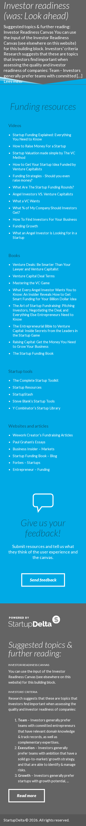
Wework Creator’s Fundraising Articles (43, 435)
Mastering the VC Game (31, 283)
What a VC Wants (26, 201)
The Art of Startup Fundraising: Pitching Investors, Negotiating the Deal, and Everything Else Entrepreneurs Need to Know (44, 312)
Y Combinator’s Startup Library (36, 408)
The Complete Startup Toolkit (36, 380)
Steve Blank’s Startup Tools (34, 401)
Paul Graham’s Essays (29, 442)
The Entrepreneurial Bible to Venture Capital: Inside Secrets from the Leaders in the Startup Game (45, 330)
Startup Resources (27, 387)
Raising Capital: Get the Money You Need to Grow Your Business (44, 344)
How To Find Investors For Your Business (45, 219)
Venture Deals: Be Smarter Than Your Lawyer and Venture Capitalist (42, 267)
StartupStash (23, 394)
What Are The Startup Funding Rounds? (43, 187)
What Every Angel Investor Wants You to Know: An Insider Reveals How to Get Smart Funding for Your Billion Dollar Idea (44, 294)
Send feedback (43, 579)
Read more (26, 795)
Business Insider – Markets (33, 449)
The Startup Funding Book (33, 353)
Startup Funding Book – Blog (35, 456)
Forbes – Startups (26, 463)
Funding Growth (25, 226)
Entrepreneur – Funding (31, 469)
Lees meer (13, 81)
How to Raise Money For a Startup (39, 146)
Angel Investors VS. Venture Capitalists (43, 194)
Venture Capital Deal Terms (34, 276)
